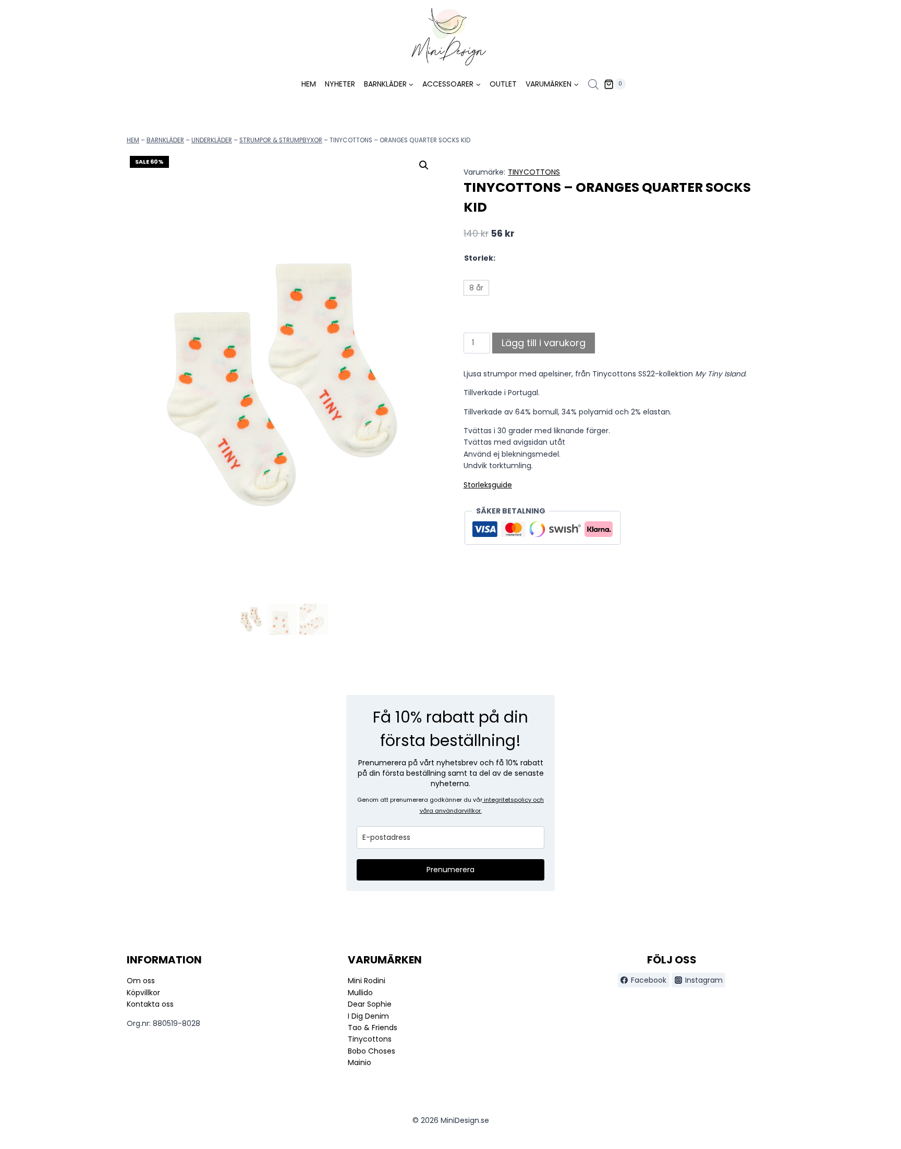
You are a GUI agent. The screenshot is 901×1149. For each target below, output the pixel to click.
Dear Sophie (370, 1004)
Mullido (360, 992)
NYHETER (340, 84)
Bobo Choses (371, 1051)
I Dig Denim (368, 1016)
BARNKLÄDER (165, 140)
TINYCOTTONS (534, 172)
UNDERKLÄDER (211, 140)
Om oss (141, 980)
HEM (308, 84)
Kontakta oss (150, 1004)
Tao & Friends (372, 1027)
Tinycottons (370, 1039)
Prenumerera (450, 869)
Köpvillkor (143, 992)
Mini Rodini (366, 980)
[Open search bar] (593, 84)
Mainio (359, 1062)
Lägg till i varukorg (544, 342)
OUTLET (503, 84)
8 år (476, 288)
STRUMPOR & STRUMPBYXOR (280, 140)
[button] (424, 165)
